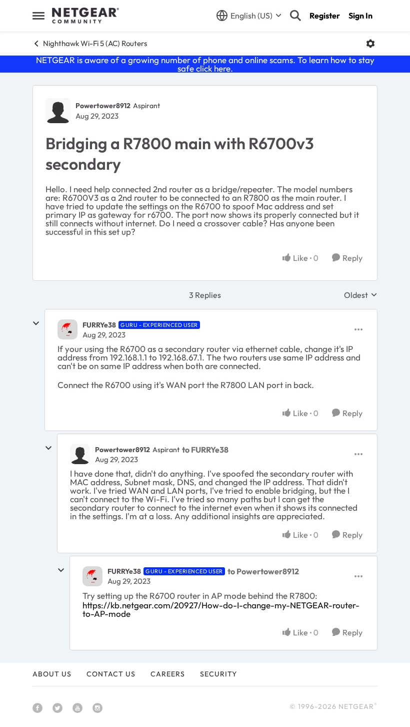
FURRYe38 (99, 324)
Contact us (111, 673)
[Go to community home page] (85, 16)
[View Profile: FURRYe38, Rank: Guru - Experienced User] (68, 329)
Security (218, 673)
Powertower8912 (103, 105)
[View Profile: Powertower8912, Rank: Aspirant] (58, 110)
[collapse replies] (36, 323)
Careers (167, 673)
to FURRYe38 (205, 450)
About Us (52, 673)
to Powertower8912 (263, 571)
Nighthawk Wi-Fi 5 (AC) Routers (95, 43)
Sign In (360, 16)
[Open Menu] (371, 44)
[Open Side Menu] (39, 15)
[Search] (296, 16)
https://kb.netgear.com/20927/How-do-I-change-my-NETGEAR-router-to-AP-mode (221, 609)
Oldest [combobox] (361, 295)
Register (325, 16)
